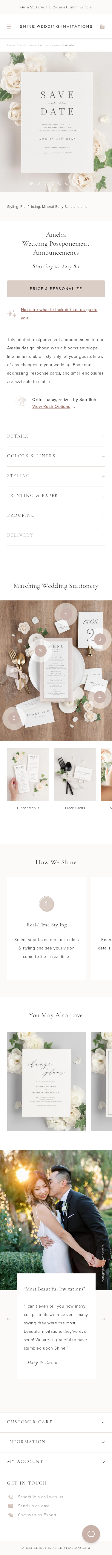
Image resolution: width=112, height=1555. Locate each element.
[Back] (8, 1319)
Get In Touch (27, 1483)
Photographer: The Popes (104, 1264)
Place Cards (75, 808)
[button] (91, 1534)
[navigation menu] (9, 26)
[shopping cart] (103, 26)
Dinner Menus (28, 808)
